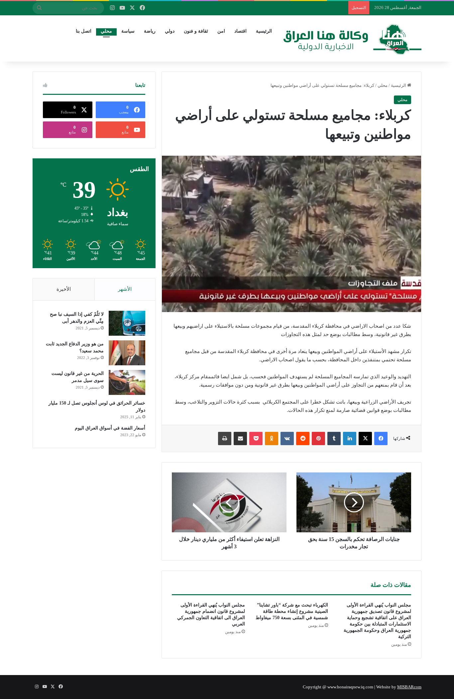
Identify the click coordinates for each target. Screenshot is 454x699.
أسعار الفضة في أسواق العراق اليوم (110, 428)
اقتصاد (240, 31)
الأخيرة (64, 289)
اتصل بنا (83, 31)
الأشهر (125, 289)
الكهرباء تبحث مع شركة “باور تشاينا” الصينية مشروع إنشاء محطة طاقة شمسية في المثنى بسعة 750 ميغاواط (292, 611)
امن (221, 31)
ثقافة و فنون (196, 31)
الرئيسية (264, 31)
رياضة (150, 31)
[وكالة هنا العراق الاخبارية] (352, 38)
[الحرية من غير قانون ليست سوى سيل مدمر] (127, 382)
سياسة (128, 31)
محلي (106, 31)
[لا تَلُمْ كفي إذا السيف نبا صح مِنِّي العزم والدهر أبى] (127, 323)
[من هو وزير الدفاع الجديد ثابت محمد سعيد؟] (127, 352)
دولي (169, 31)
